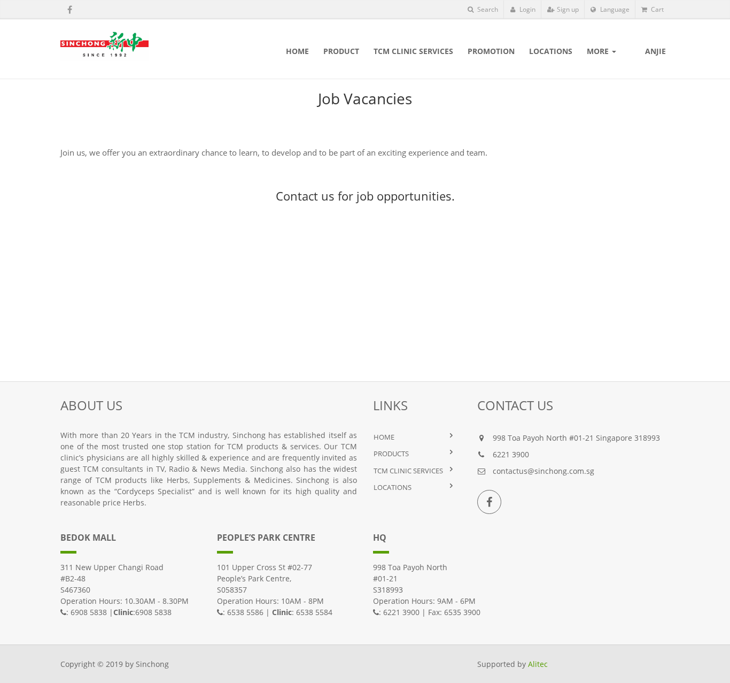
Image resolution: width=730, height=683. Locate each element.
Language (614, 9)
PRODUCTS (391, 453)
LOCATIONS (392, 487)
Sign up (567, 9)
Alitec (538, 664)
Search (487, 9)
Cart (656, 9)
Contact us (305, 196)
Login (526, 9)
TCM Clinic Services (408, 470)
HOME (384, 437)
